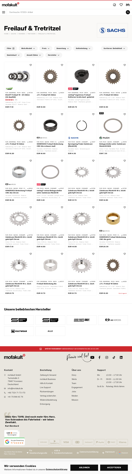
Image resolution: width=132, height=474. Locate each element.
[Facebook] (99, 357)
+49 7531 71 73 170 (16, 392)
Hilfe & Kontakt (46, 383)
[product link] (19, 85)
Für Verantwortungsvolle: (38, 451)
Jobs (74, 391)
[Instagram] (106, 357)
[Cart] (128, 5)
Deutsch (125, 453)
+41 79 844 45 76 (15, 397)
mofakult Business (48, 379)
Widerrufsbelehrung (48, 400)
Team (74, 383)
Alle (50, 331)
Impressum (110, 452)
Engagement (77, 387)
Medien (75, 396)
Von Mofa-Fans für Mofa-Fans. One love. (13, 453)
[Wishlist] (121, 5)
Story (74, 375)
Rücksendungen (47, 391)
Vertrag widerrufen (48, 396)
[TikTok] (114, 357)
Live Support (45, 387)
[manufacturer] (19, 320)
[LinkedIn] (121, 357)
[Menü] (18, 431)
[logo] (10, 4)
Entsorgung (45, 404)
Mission (75, 400)
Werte (74, 379)
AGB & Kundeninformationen (63, 451)
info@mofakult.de (15, 388)
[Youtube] (92, 357)
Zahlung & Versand (48, 375)
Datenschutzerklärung (89, 452)
